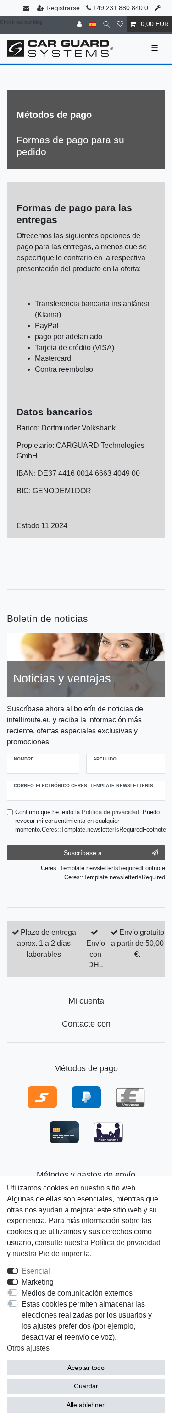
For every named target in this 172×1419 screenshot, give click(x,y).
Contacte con (86, 1023)
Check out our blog (21, 22)
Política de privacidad (125, 1242)
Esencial (36, 1271)
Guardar (86, 1386)
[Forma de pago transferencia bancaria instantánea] (42, 1097)
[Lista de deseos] (120, 24)
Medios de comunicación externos (77, 1293)
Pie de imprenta (64, 1253)
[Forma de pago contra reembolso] (108, 1131)
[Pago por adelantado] (130, 1097)
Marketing (38, 1282)
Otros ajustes (28, 1348)
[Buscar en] (107, 24)
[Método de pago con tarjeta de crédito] (64, 1131)
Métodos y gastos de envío (86, 1174)
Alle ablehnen (86, 1404)
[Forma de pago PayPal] (86, 1097)
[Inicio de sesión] (80, 24)
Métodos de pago (86, 1068)
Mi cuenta (86, 1001)
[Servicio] (158, 8)
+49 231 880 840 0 (119, 7)
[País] (93, 24)
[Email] (27, 8)
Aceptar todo (86, 1367)
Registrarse (63, 7)
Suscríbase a (83, 852)
